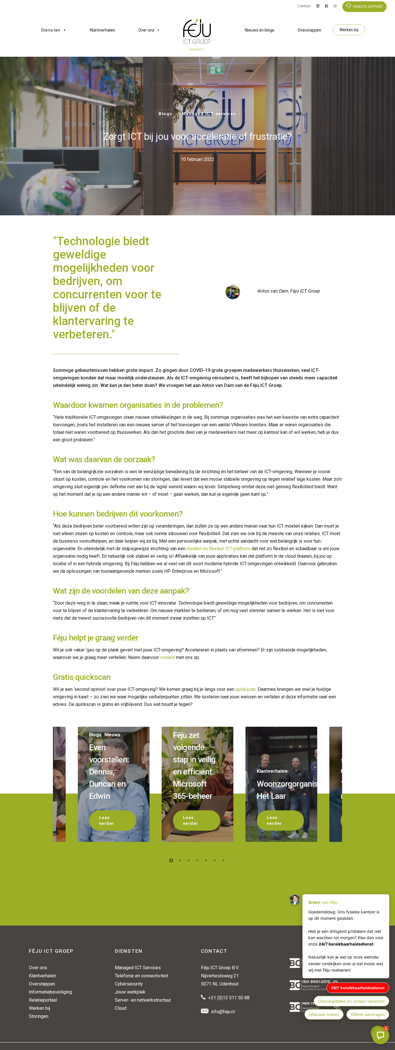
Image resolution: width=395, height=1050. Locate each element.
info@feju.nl (223, 1011)
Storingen (38, 1016)
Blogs (165, 113)
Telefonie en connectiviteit (141, 976)
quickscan (245, 689)
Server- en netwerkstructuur (143, 1000)
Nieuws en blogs (259, 30)
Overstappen (309, 30)
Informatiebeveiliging (50, 992)
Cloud (120, 1008)
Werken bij (348, 29)
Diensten (51, 30)
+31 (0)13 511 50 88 (229, 998)
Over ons (146, 30)
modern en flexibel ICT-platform (218, 548)
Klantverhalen (102, 30)
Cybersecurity (129, 984)
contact (167, 657)
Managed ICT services (209, 113)
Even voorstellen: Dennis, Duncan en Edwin (109, 772)
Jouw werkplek (130, 992)
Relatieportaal (43, 1000)
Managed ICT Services (138, 967)
